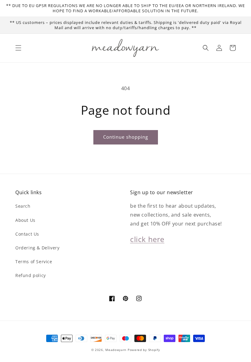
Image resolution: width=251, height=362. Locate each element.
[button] (18, 48)
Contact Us (27, 234)
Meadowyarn (115, 350)
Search (23, 206)
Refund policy (30, 275)
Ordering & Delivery (37, 248)
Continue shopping (125, 137)
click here (147, 239)
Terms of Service (33, 261)
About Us (25, 220)
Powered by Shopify (144, 350)
